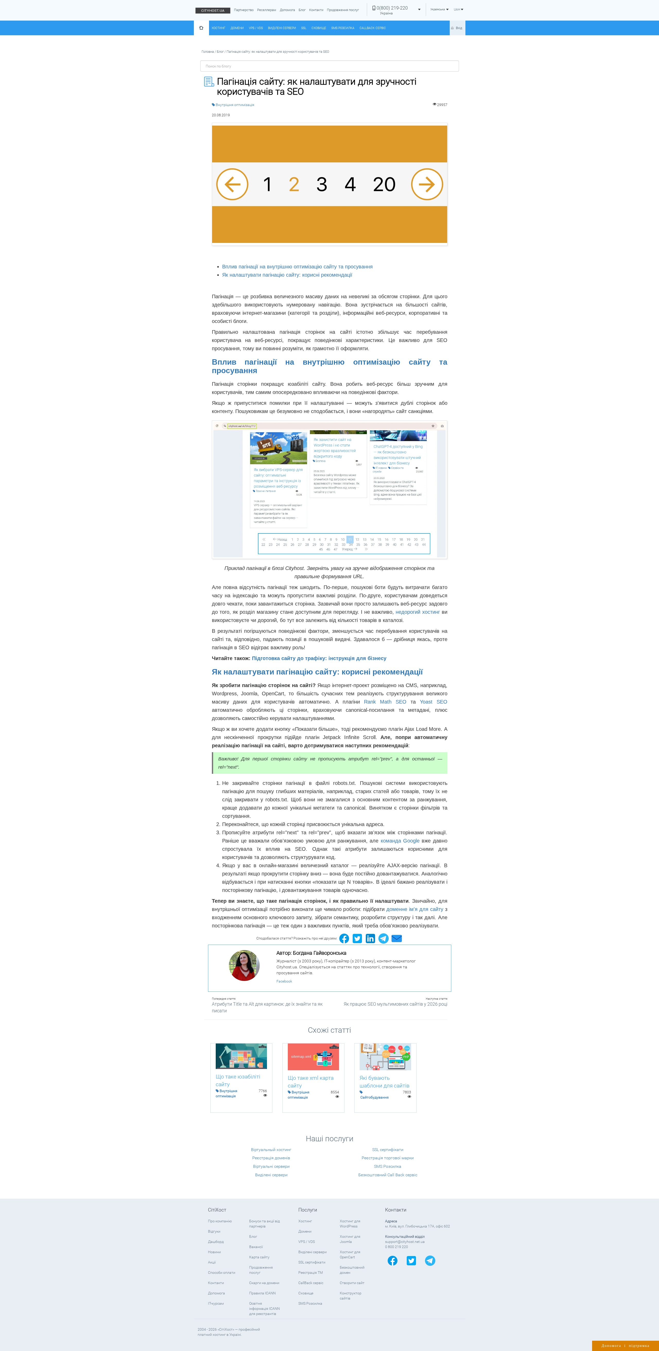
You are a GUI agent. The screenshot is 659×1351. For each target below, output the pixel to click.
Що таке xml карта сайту (311, 1082)
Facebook (284, 981)
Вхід (459, 28)
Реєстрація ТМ (310, 1272)
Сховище (318, 28)
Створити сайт (352, 1283)
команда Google (400, 841)
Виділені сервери (282, 28)
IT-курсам (216, 1303)
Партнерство (244, 10)
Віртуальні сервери (271, 1166)
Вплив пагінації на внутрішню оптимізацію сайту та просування (297, 266)
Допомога (287, 10)
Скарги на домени (264, 1283)
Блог (302, 10)
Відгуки (214, 1231)
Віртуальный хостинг (271, 1149)
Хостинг (219, 28)
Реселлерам (266, 10)
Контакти (316, 10)
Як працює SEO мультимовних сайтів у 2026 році (395, 1004)
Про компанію (220, 1221)
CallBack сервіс (373, 28)
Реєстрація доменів (271, 1157)
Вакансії (256, 1247)
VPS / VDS (256, 28)
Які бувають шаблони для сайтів (385, 1082)
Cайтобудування (374, 1097)
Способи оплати (221, 1272)
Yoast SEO (433, 702)
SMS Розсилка (342, 28)
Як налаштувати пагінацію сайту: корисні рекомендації (287, 275)
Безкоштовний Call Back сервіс (387, 1174)
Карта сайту (259, 1257)
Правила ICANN (262, 1293)
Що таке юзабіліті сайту (238, 1080)
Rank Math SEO (385, 702)
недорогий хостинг (418, 612)
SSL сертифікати (387, 1149)
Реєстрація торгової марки (388, 1157)
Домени (237, 28)
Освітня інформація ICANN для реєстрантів (264, 1308)
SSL (303, 28)
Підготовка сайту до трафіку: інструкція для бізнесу (319, 658)
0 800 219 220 (396, 1247)
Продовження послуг (343, 10)
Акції (212, 1262)
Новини (214, 1252)
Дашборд (216, 1242)
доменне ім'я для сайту (414, 909)
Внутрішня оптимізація (235, 105)
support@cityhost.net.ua (405, 1242)
